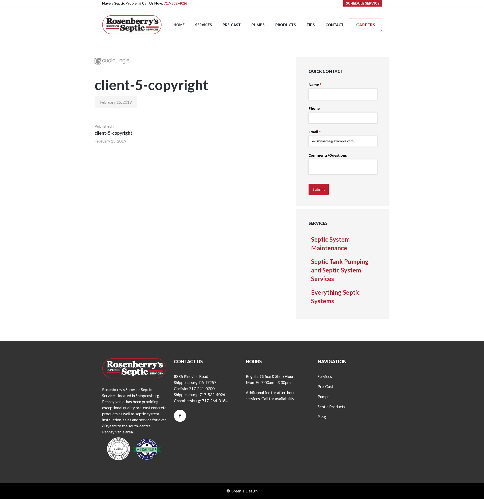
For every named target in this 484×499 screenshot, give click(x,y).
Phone (314, 108)
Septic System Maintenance (330, 244)
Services (325, 376)
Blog (322, 416)
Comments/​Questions (328, 155)
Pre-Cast (325, 386)
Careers (365, 24)
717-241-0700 (202, 388)
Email (322, 131)
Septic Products (331, 406)
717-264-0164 (215, 400)
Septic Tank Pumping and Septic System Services (340, 270)
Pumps (323, 396)
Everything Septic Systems (335, 296)
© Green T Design (242, 490)
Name (322, 84)
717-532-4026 (175, 3)
